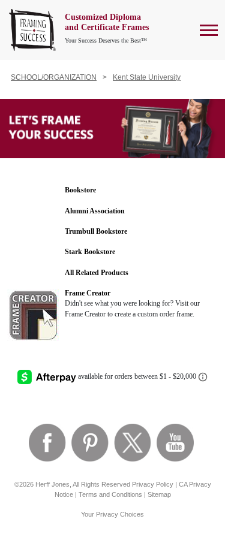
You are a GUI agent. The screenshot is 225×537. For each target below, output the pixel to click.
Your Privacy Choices (112, 514)
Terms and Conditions (110, 494)
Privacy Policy (152, 484)
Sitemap (159, 494)
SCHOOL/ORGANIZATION (54, 77)
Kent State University (147, 77)
